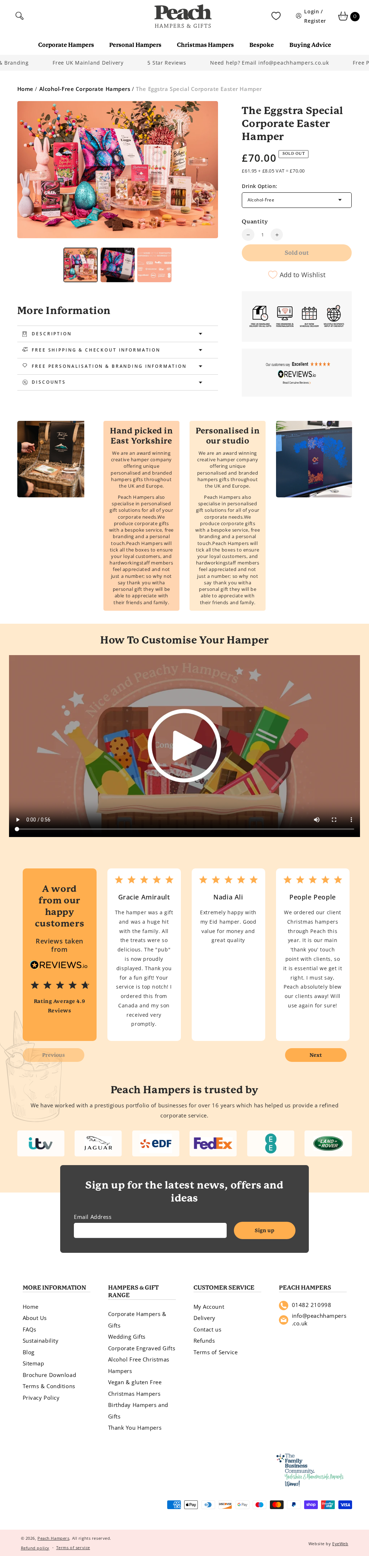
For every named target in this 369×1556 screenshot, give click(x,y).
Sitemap (33, 1363)
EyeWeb (340, 1543)
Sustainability (41, 1340)
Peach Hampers (53, 1538)
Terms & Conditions (49, 1386)
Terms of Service (216, 1352)
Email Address (92, 1216)
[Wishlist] (276, 16)
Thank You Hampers (135, 1427)
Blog (29, 1352)
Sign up (264, 1230)
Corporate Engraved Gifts (141, 1348)
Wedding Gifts (127, 1336)
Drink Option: (259, 186)
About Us (35, 1317)
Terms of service (73, 1547)
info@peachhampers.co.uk (319, 1319)
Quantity (255, 221)
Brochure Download (49, 1374)
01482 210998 (312, 1304)
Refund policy (35, 1548)
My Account (209, 1306)
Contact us (208, 1329)
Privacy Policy (41, 1397)
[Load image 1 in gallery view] (80, 265)
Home (25, 88)
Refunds (204, 1340)
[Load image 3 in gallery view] (118, 265)
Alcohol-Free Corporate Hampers (84, 88)
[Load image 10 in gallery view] (154, 265)
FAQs (29, 1329)
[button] (21, 16)
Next (316, 1055)
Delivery (205, 1317)
